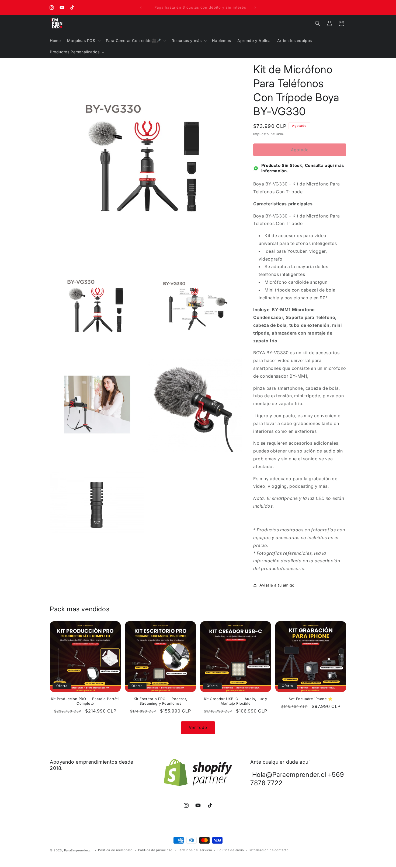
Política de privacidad (155, 850)
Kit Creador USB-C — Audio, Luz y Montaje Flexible (235, 701)
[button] (83, 40)
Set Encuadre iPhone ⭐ (311, 699)
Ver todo (198, 727)
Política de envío (230, 850)
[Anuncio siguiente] (255, 7)
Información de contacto (269, 850)
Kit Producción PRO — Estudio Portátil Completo (85, 701)
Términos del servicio (195, 850)
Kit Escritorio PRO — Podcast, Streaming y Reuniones (160, 701)
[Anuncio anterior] (141, 7)
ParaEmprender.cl (78, 850)
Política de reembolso (115, 850)
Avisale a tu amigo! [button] (277, 585)
